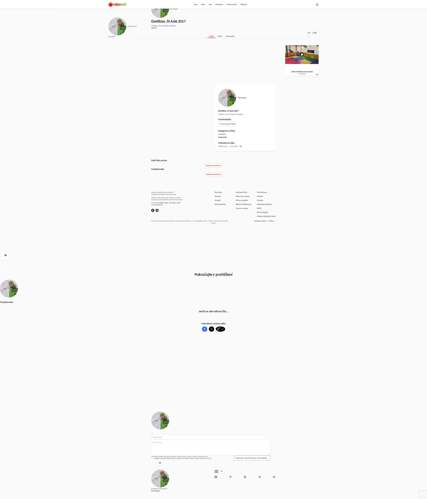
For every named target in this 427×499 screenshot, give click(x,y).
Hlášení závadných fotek (266, 216)
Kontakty (218, 192)
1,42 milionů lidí (157, 205)
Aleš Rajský (155, 491)
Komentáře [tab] (230, 36)
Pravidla (260, 200)
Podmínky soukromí (264, 204)
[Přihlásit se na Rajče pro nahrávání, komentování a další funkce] (317, 4)
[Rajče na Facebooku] (153, 211)
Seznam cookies (242, 208)
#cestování (222, 137)
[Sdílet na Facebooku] (204, 329)
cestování (222, 134)
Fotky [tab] (211, 36)
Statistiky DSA (220, 204)
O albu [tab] (219, 36)
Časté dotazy (262, 192)
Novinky (218, 196)
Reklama (239, 188)
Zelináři (218, 200)
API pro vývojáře (242, 200)
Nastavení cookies (260, 221)
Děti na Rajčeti (262, 212)
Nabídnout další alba (213, 166)
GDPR (259, 208)
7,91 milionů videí (174, 203)
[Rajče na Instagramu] (157, 211)
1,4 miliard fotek (162, 203)
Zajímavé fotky (241, 192)
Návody (259, 196)
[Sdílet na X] (211, 329)
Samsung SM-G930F (228, 124)
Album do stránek (242, 196)
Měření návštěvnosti (243, 204)
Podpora (260, 188)
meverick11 (302, 74)
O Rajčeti (218, 188)
